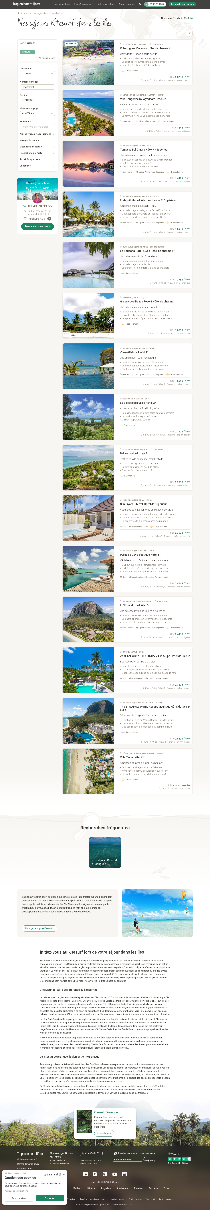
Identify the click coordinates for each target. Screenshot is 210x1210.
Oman (167, 1188)
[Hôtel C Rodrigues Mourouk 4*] (88, 62)
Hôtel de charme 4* (146, 48)
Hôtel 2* (138, 402)
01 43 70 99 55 (40, 206)
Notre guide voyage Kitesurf (38, 928)
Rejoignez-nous (135, 1199)
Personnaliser (19, 1198)
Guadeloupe (122, 1188)
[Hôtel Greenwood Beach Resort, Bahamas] (88, 316)
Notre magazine (127, 4)
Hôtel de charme (146, 301)
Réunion (91, 1188)
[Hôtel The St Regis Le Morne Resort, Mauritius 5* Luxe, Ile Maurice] (88, 721)
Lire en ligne (103, 1133)
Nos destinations (62, 4)
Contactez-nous (25, 1168)
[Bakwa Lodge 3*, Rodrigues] (88, 467)
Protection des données (77, 1199)
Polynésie (106, 1188)
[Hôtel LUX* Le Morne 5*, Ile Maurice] (88, 619)
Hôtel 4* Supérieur (144, 149)
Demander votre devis (37, 226)
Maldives (77, 1188)
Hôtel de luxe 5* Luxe (155, 708)
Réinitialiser (48, 58)
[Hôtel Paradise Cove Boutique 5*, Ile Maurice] (88, 569)
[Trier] (189, 33)
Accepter (50, 1198)
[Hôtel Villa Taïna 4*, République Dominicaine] (88, 771)
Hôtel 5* (140, 554)
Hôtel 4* (143, 99)
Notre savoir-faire (106, 4)
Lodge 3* (134, 453)
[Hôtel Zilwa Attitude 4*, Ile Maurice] (88, 366)
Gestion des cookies (98, 1199)
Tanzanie (153, 1188)
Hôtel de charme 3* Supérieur (148, 200)
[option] (88, 62)
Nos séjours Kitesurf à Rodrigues (104, 862)
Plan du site (150, 1199)
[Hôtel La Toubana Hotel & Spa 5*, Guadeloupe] (88, 265)
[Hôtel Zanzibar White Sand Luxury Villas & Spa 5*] (88, 670)
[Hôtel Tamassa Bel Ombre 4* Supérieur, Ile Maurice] (88, 164)
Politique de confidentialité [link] (16, 1191)
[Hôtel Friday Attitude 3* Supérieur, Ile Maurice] (88, 214)
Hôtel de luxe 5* (155, 656)
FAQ (161, 1199)
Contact (169, 1199)
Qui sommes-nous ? (27, 1159)
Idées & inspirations (83, 4)
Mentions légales (118, 1199)
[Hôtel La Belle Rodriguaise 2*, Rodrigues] (88, 417)
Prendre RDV (37, 218)
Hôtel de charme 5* (147, 250)
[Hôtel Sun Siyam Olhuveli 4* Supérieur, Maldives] (88, 518)
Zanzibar (138, 1188)
